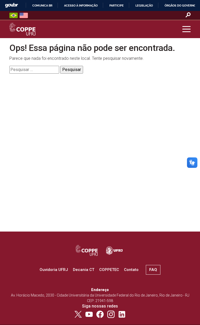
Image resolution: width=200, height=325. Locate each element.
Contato (131, 269)
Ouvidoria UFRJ (54, 269)
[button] (186, 29)
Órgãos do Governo (180, 5)
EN (24, 15)
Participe (116, 5)
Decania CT (83, 269)
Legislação (144, 5)
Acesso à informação (81, 5)
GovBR (11, 5)
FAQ (153, 269)
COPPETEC (109, 269)
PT (13, 15)
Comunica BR (42, 5)
